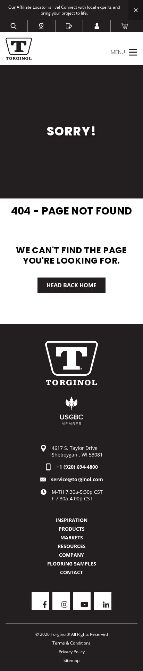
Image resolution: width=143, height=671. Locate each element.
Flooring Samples (71, 563)
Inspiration (71, 520)
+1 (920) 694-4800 (77, 466)
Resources (72, 546)
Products (72, 528)
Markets (71, 537)
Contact (71, 572)
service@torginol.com (77, 479)
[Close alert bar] (135, 10)
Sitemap (71, 660)
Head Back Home (71, 285)
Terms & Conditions (71, 643)
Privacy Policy (72, 652)
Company (71, 555)
